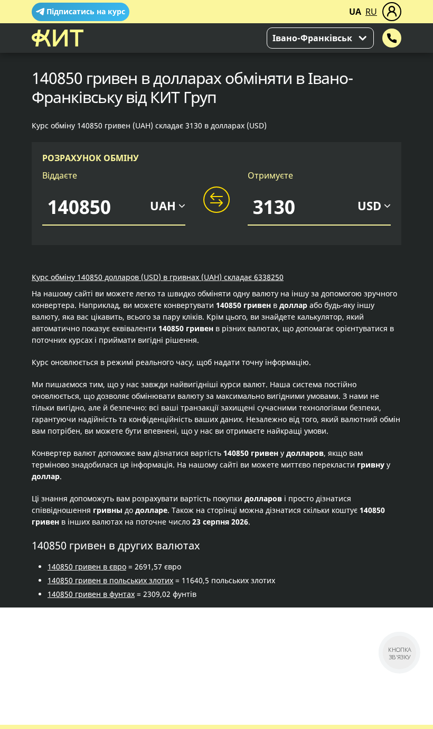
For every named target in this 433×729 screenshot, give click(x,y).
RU (371, 11)
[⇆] (216, 200)
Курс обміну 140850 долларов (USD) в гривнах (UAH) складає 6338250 (158, 277)
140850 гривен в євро (87, 567)
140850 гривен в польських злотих (110, 580)
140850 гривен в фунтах (91, 594)
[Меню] (391, 11)
